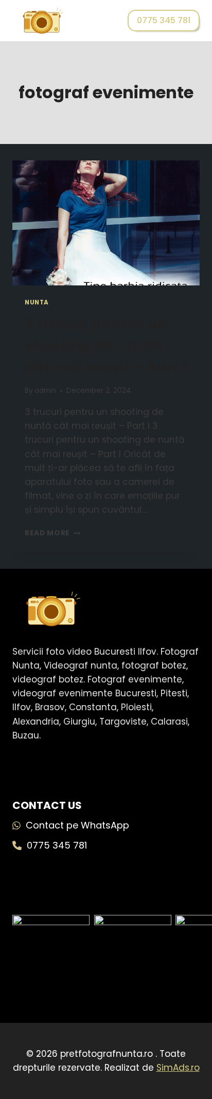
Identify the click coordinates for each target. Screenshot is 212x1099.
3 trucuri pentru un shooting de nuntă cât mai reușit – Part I (106, 345)
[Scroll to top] (187, 1042)
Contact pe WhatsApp (77, 825)
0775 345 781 (163, 20)
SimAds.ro (178, 1067)
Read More (53, 533)
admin (45, 390)
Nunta (37, 302)
